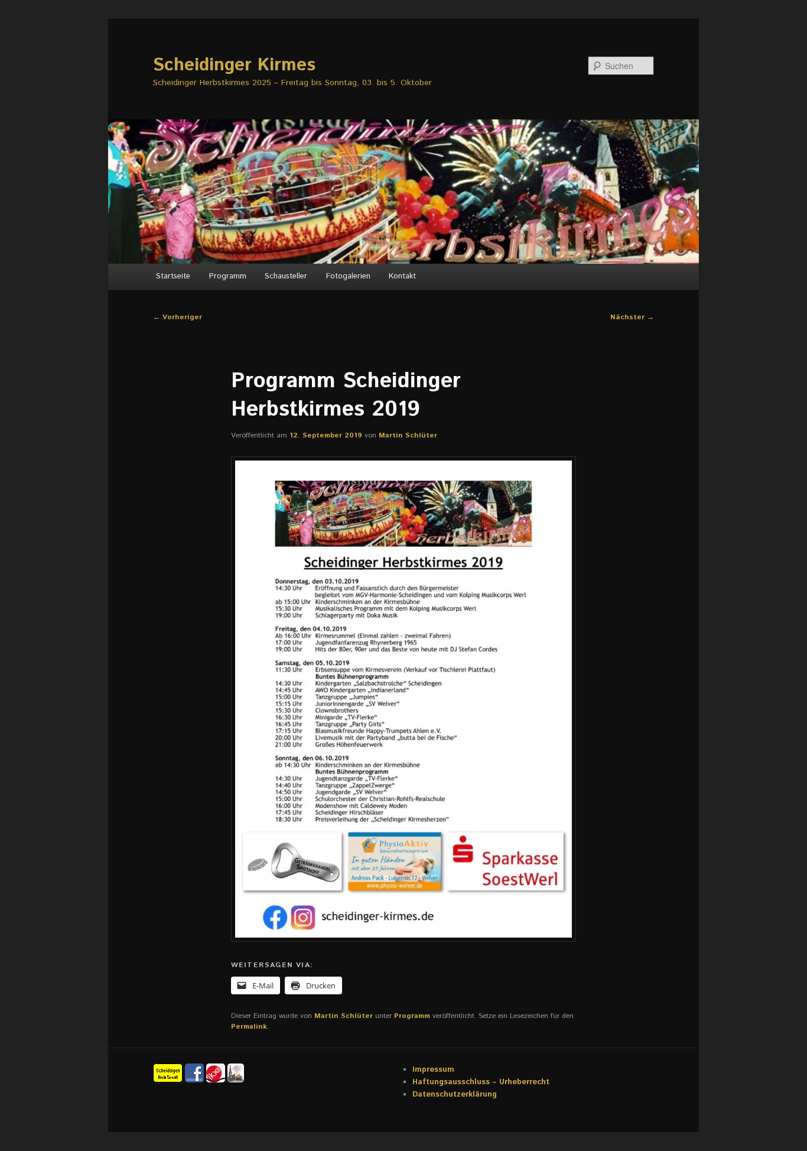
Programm (227, 276)
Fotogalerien (348, 276)
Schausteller (286, 276)
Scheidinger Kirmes (234, 65)
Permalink (249, 1027)
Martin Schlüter (408, 435)
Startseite (173, 276)
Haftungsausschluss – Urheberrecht (480, 1082)
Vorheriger (177, 317)
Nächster (632, 317)
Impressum (433, 1069)
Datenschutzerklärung (454, 1094)
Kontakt (402, 276)
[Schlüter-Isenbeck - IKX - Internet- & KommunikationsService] (216, 1073)
